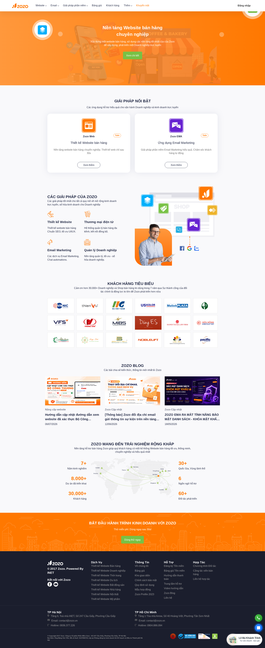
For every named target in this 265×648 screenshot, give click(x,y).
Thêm (127, 5)
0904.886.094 (154, 625)
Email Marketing (59, 250)
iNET (50, 572)
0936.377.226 (67, 625)
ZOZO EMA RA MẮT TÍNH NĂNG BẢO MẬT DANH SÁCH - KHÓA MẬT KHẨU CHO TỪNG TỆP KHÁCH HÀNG (192, 419)
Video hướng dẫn (173, 588)
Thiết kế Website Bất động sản (107, 585)
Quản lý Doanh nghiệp (100, 250)
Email (54, 5)
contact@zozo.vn (68, 620)
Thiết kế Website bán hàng (89, 142)
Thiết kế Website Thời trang (106, 575)
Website (40, 5)
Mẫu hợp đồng (143, 589)
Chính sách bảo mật (146, 580)
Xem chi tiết (132, 55)
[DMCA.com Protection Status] (215, 636)
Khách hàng (112, 5)
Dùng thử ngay (132, 539)
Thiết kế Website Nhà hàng (106, 589)
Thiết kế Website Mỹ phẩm (105, 599)
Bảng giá (97, 5)
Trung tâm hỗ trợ (173, 583)
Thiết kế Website (59, 222)
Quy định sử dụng (144, 585)
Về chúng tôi (141, 566)
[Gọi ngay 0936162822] (258, 618)
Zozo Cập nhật (113, 409)
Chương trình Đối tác (204, 566)
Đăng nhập (244, 5)
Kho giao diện (142, 575)
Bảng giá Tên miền (174, 570)
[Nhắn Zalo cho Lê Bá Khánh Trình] (258, 627)
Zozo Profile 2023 (144, 594)
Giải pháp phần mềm (74, 5)
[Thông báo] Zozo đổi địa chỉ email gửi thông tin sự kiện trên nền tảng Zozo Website (130, 419)
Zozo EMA (176, 136)
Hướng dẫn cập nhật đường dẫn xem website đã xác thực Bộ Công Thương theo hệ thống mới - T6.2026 (72, 419)
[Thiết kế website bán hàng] (89, 125)
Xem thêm (88, 165)
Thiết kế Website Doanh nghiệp (108, 570)
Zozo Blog (132, 365)
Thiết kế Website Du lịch (104, 580)
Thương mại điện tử (98, 222)
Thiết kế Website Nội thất (104, 594)
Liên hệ (168, 598)
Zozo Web (89, 136)
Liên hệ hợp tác (201, 579)
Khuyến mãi (142, 5)
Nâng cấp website (55, 409)
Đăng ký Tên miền (174, 566)
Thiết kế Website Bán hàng (106, 566)
